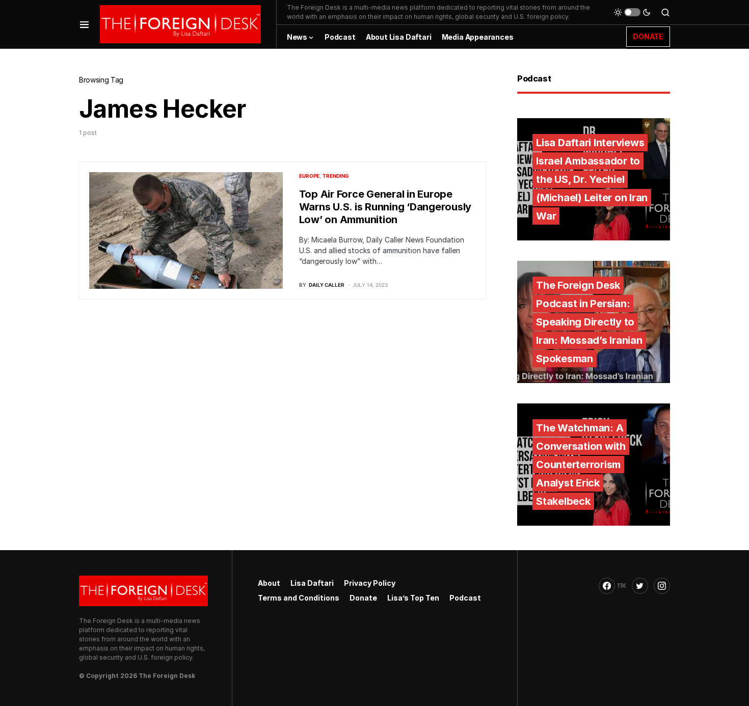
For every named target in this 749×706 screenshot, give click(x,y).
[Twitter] (640, 586)
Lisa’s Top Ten (413, 597)
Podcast (465, 597)
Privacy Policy (369, 583)
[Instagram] (662, 586)
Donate (363, 597)
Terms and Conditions (298, 597)
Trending (336, 176)
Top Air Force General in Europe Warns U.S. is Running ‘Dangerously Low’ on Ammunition (385, 207)
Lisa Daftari (312, 583)
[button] (84, 24)
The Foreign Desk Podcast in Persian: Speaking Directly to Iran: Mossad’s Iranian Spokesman (589, 322)
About (269, 583)
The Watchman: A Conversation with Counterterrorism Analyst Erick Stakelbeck (581, 464)
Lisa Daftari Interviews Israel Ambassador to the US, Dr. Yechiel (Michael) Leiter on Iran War (592, 179)
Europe (309, 176)
